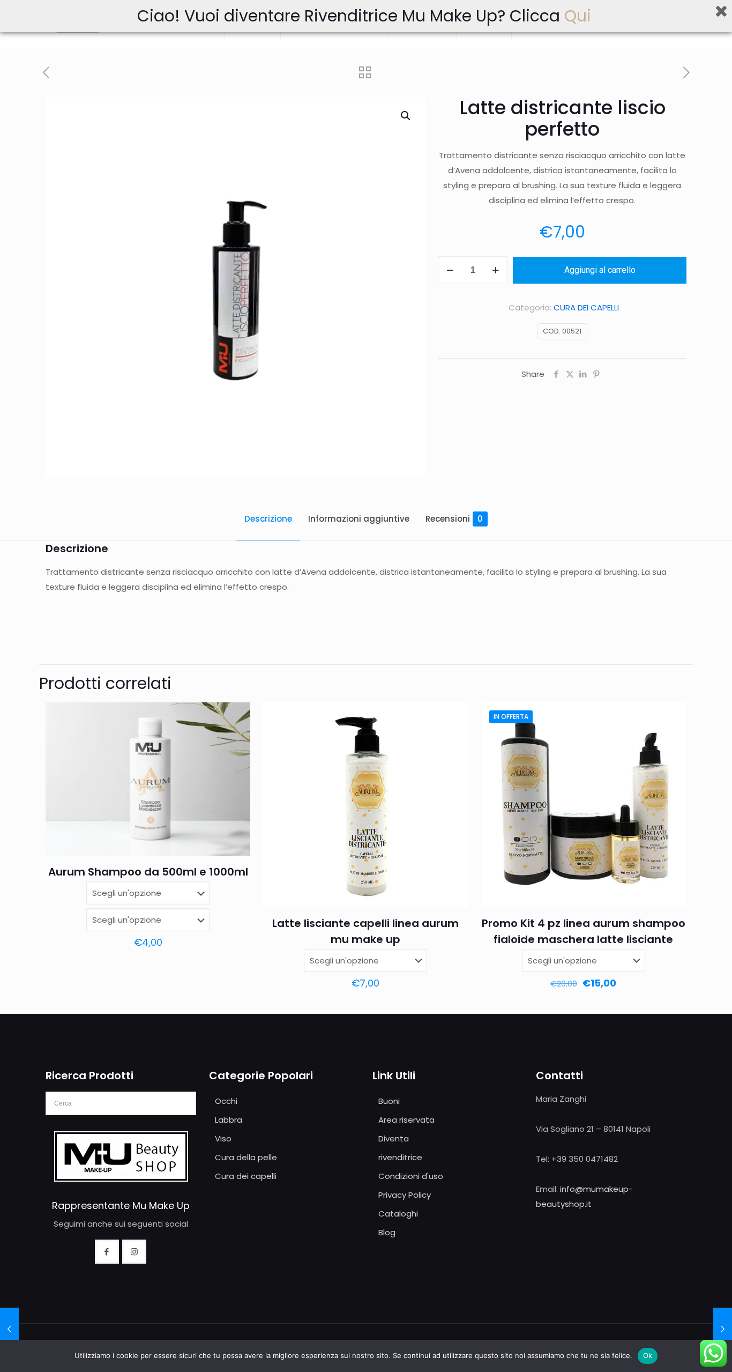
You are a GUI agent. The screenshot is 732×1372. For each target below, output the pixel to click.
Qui (579, 15)
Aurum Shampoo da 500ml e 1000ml (148, 871)
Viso (223, 1138)
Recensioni (454, 518)
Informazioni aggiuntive (358, 518)
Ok (648, 1355)
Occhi (226, 1101)
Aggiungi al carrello (600, 270)
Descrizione (268, 518)
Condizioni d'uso (410, 1176)
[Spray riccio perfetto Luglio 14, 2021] (9, 1329)
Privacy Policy (404, 1194)
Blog (386, 1232)
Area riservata (406, 1119)
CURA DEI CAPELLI (586, 307)
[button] (406, 116)
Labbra (228, 1119)
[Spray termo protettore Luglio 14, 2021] (722, 1329)
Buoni (389, 1101)
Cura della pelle (246, 1157)
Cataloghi (398, 1213)
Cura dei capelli (246, 1176)
